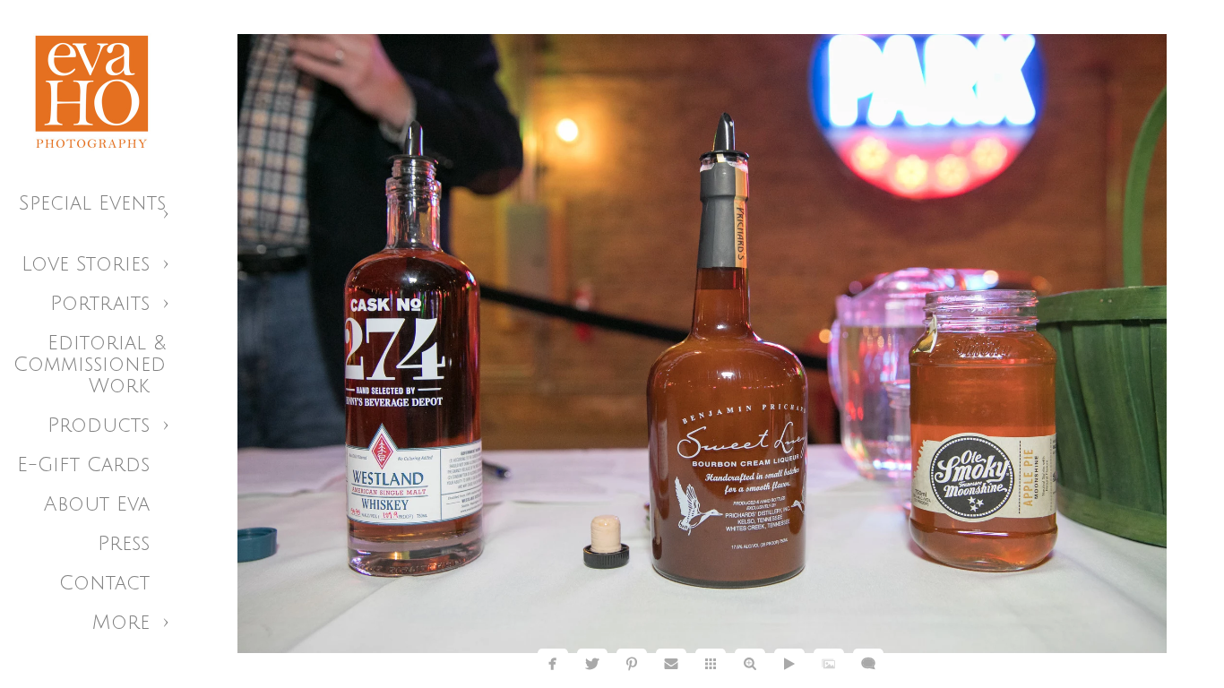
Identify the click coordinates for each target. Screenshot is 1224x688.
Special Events (92, 203)
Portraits (100, 303)
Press (124, 544)
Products (98, 425)
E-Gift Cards (83, 465)
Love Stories (86, 264)
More (121, 622)
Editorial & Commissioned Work (89, 364)
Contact (104, 583)
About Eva (97, 504)
